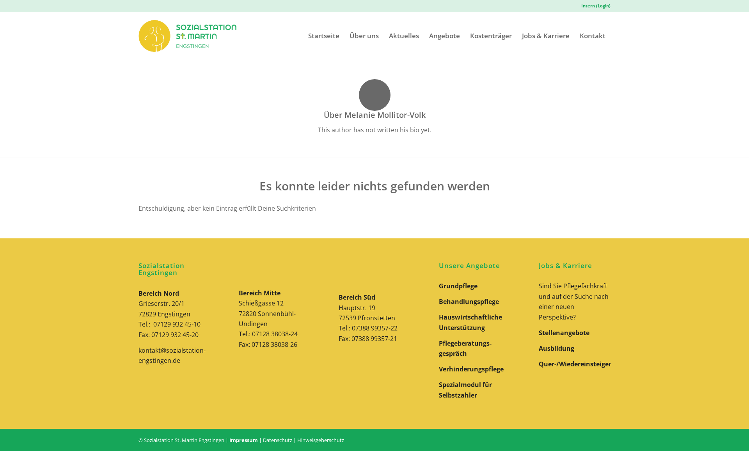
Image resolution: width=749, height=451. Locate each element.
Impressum (243, 440)
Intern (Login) (596, 6)
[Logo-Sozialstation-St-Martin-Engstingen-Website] (187, 35)
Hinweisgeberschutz (320, 440)
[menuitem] (594, 6)
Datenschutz (277, 440)
